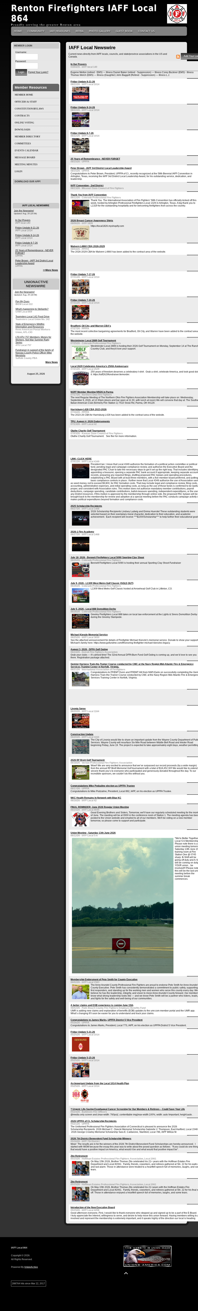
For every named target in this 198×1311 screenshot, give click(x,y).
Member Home (24, 94)
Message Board (25, 157)
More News (51, 362)
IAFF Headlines (60, 31)
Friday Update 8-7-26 (26, 242)
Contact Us (146, 31)
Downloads (22, 129)
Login (18, 171)
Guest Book (124, 31)
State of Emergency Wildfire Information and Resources (29, 325)
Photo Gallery (99, 31)
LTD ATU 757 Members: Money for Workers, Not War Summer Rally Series (33, 340)
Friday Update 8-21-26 (27, 227)
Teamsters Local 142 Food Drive (32, 316)
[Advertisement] (116, 263)
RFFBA (80, 31)
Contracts (22, 115)
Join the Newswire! (24, 210)
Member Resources (31, 87)
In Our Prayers (22, 220)
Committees (23, 143)
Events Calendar (26, 150)
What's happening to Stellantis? (32, 309)
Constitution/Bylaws (29, 108)
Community (35, 31)
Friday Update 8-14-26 (27, 235)
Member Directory (27, 136)
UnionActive (31, 1267)
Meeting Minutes (26, 164)
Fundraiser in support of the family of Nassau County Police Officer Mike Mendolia (34, 353)
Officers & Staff (26, 101)
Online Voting (24, 122)
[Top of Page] (126, 1273)
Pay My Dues (22, 301)
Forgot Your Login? (38, 72)
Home (18, 31)
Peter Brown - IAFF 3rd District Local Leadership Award (34, 262)
